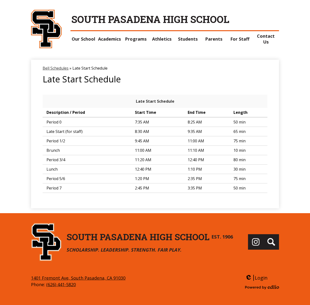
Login (256, 278)
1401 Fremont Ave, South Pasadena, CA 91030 (78, 278)
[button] (83, 39)
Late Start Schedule (155, 101)
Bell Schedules (56, 68)
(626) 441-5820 (61, 284)
